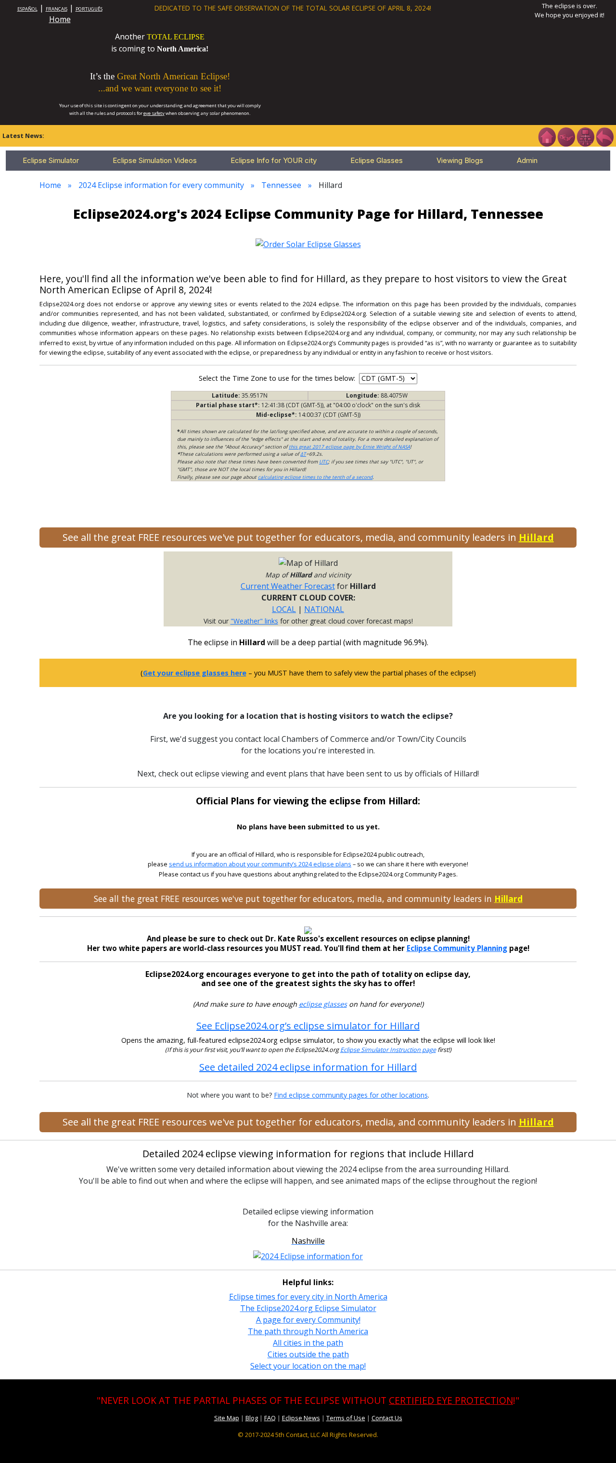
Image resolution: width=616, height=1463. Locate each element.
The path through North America (308, 1331)
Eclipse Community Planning (457, 948)
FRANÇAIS (56, 9)
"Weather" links (254, 620)
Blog (251, 1417)
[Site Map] (585, 136)
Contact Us (387, 1417)
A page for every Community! (308, 1319)
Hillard (536, 537)
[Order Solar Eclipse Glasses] (308, 243)
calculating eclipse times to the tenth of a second (315, 477)
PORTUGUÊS (89, 9)
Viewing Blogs (459, 160)
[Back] (604, 136)
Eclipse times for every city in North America (308, 1296)
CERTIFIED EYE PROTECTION (451, 1400)
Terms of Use (345, 1417)
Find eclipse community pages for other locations (351, 1095)
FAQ (270, 1417)
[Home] (547, 136)
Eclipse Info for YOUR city (274, 160)
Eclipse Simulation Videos (155, 160)
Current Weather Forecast (288, 586)
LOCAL (284, 609)
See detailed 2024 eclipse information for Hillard (308, 1067)
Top (594, 1441)
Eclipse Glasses (376, 160)
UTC (323, 461)
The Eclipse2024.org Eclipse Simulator (308, 1308)
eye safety (154, 113)
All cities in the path (308, 1343)
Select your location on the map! (308, 1366)
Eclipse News (301, 1417)
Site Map (226, 1417)
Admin (527, 160)
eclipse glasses (323, 1004)
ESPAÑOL (27, 9)
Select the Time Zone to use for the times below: (278, 378)
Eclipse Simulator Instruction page (388, 1050)
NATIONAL (324, 609)
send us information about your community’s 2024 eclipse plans (260, 864)
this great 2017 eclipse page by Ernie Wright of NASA (349, 446)
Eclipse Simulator (51, 160)
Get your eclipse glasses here (194, 672)
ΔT (303, 453)
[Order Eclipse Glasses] (566, 136)
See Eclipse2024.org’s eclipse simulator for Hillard (308, 1025)
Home (60, 19)
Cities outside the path (308, 1354)
